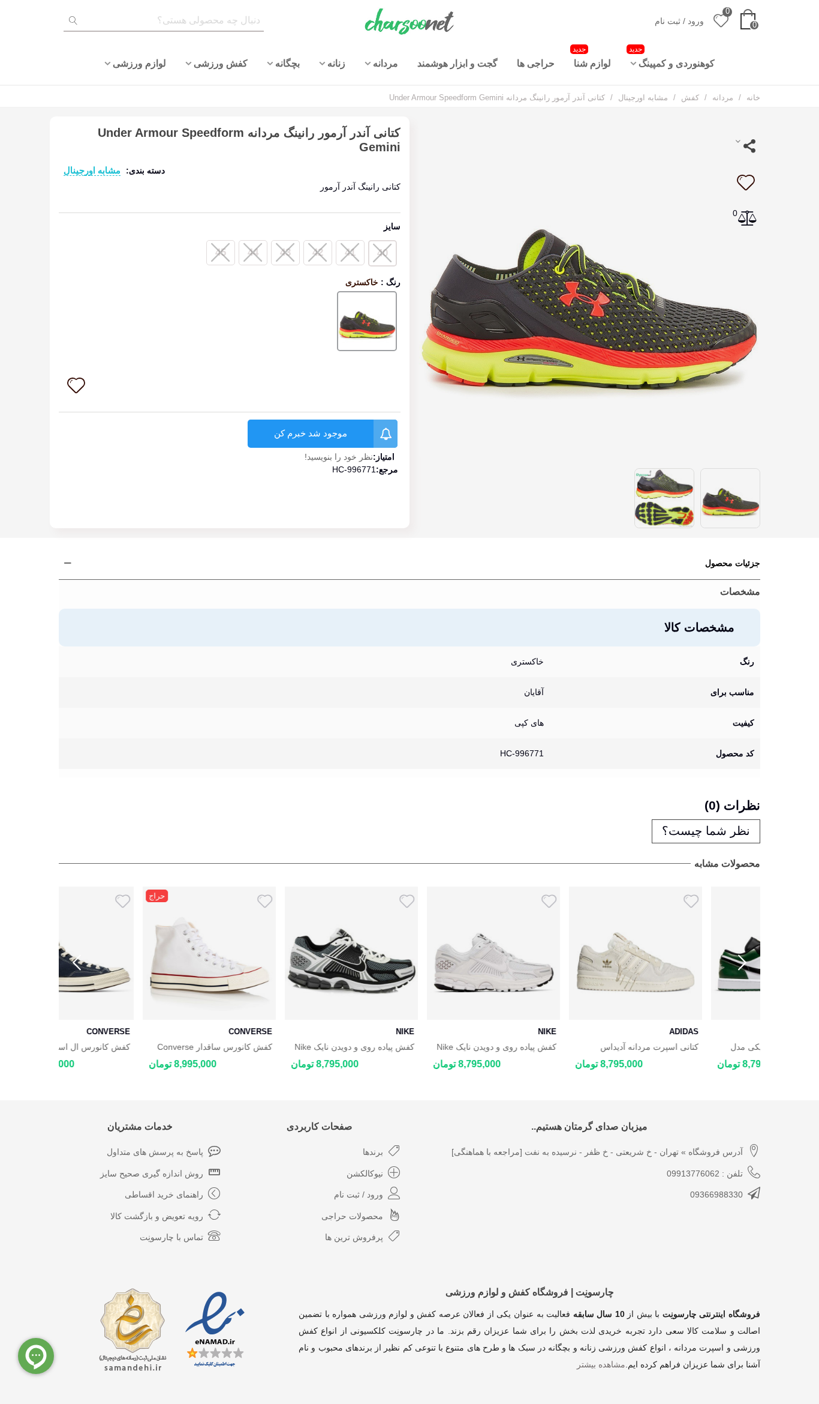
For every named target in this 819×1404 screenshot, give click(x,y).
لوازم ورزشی (139, 63)
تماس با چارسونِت (171, 1237)
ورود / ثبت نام (358, 1194)
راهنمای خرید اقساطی (164, 1194)
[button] (742, 963)
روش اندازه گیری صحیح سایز (151, 1173)
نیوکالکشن (365, 1173)
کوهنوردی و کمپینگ (672, 56)
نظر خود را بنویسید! (339, 457)
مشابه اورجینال (92, 170)
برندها (373, 1152)
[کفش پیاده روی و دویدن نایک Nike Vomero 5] (409, 953)
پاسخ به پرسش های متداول (155, 1152)
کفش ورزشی (221, 63)
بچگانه (287, 63)
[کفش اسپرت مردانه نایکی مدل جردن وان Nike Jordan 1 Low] (693, 953)
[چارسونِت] (409, 21)
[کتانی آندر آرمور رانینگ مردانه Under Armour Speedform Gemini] (589, 286)
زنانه (336, 63)
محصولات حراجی (352, 1216)
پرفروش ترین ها (354, 1237)
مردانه (385, 63)
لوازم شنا (592, 56)
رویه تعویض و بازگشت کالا (156, 1216)
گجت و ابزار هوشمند (457, 63)
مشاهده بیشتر (601, 1364)
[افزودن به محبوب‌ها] (745, 182)
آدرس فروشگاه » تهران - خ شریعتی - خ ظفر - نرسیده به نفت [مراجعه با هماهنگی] (597, 1152)
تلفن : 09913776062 (705, 1173)
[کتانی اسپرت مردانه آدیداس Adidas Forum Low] (551, 953)
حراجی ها (536, 63)
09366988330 (716, 1194)
